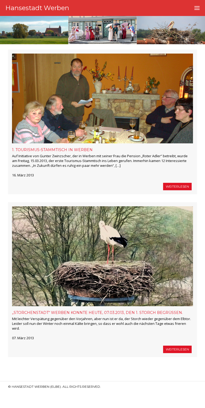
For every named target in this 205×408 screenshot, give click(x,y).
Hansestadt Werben (37, 8)
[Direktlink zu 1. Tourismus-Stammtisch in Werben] (102, 98)
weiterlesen (177, 186)
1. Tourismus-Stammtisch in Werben (52, 149)
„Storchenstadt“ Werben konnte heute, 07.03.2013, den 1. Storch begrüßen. (97, 312)
